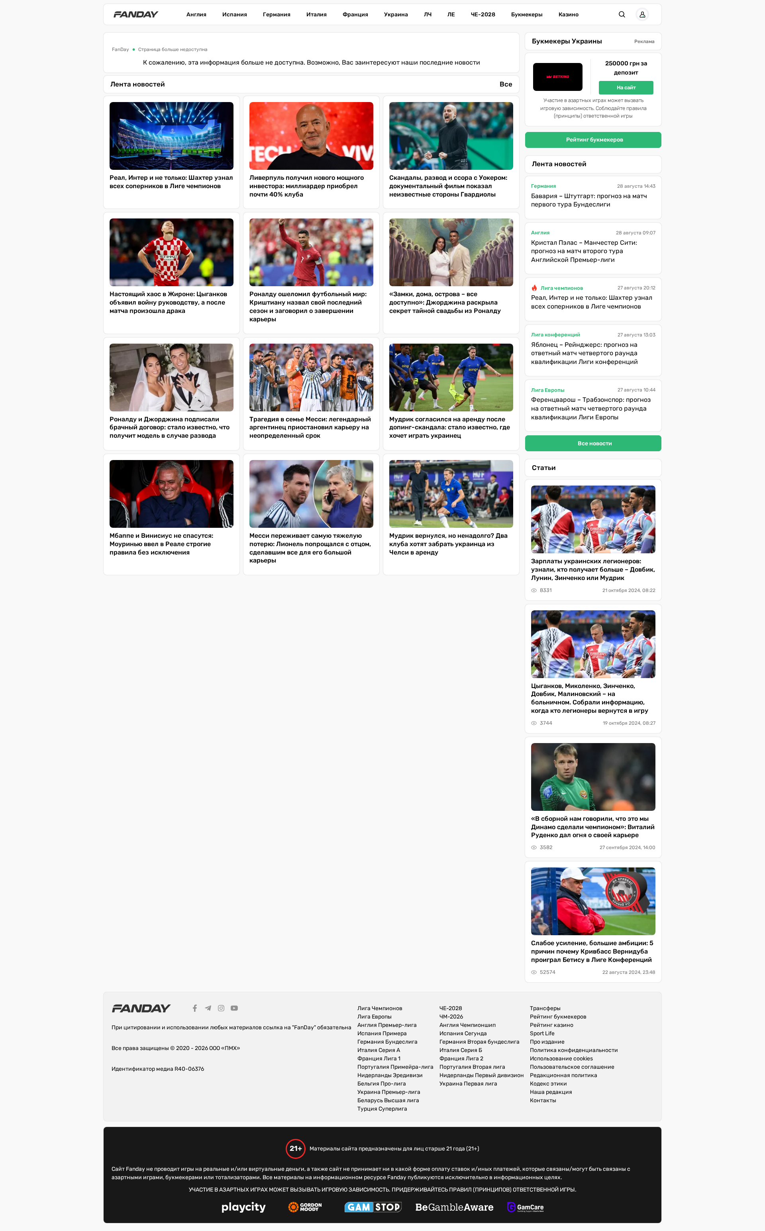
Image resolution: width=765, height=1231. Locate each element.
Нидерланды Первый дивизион (481, 1075)
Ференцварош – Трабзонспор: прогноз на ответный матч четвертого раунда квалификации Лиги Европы (591, 408)
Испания (234, 14)
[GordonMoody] (305, 1208)
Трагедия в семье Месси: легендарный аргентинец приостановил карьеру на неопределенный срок (310, 427)
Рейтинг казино (551, 1025)
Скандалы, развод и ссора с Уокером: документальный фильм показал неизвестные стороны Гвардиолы (448, 186)
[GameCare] (525, 1208)
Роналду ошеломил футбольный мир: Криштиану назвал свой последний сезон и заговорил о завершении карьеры (308, 306)
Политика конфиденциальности (574, 1050)
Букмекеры (527, 14)
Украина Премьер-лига (388, 1092)
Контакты (543, 1100)
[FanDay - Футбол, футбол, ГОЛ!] (136, 14)
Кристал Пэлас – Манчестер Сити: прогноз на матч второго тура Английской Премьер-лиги (584, 251)
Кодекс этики (548, 1083)
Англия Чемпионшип (467, 1025)
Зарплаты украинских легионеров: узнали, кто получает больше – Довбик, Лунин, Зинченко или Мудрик (593, 569)
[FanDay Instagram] (221, 1009)
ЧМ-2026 (451, 1016)
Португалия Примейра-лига (395, 1067)
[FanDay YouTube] (234, 1009)
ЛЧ (428, 14)
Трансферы (545, 1008)
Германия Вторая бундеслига (479, 1041)
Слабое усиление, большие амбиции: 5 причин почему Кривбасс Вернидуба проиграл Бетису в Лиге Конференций (592, 951)
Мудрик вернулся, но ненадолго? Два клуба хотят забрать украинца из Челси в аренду (448, 544)
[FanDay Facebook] (194, 1009)
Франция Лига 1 (378, 1058)
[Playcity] (244, 1208)
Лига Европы (548, 390)
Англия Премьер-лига (387, 1025)
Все (506, 84)
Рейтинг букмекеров (594, 139)
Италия (316, 14)
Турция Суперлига (382, 1108)
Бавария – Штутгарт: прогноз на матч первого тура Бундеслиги (589, 200)
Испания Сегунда (463, 1033)
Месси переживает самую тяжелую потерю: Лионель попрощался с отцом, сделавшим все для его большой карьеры (310, 548)
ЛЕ (451, 14)
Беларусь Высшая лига (388, 1100)
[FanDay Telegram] (208, 1009)
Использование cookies (561, 1058)
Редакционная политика (563, 1075)
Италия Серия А (378, 1050)
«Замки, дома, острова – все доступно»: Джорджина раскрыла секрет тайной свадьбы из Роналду (445, 302)
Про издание (547, 1041)
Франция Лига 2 (461, 1058)
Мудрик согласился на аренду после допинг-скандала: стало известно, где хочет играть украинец (449, 427)
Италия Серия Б (460, 1050)
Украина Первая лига (468, 1083)
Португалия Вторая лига (472, 1067)
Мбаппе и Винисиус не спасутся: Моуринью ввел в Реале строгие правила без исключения (161, 544)
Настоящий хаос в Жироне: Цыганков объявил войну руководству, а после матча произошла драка (168, 302)
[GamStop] (373, 1208)
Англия (196, 14)
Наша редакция (551, 1092)
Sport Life (542, 1033)
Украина (396, 14)
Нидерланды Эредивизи (390, 1075)
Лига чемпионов (562, 288)
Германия (276, 14)
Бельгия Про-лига (381, 1083)
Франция (355, 14)
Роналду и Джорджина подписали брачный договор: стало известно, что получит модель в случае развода (170, 427)
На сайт (626, 87)
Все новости (595, 443)
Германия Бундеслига (387, 1041)
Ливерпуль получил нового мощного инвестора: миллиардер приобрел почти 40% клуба (306, 186)
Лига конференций (555, 335)
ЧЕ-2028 (483, 14)
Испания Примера (382, 1033)
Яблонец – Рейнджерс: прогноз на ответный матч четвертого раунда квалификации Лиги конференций (584, 353)
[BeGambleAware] (455, 1208)
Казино (569, 14)
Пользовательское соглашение (572, 1067)
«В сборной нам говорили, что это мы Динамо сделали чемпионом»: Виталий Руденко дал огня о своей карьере (593, 827)
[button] (622, 14)
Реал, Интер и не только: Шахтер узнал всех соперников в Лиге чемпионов (171, 182)
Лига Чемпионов (379, 1008)
